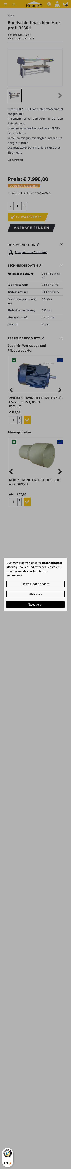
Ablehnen (35, 594)
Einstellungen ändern (35, 584)
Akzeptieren (35, 604)
